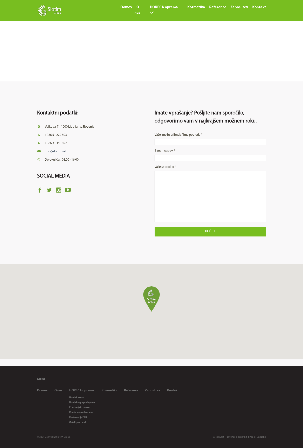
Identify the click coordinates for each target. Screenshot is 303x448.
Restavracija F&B (78, 417)
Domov (42, 390)
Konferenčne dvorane (81, 412)
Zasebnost (218, 437)
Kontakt (173, 390)
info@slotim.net (55, 151)
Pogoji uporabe (257, 437)
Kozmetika (109, 390)
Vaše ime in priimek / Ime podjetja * (179, 134)
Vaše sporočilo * (165, 167)
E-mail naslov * (165, 151)
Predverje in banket (79, 407)
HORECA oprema (81, 390)
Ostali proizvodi (77, 422)
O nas (58, 390)
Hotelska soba (76, 397)
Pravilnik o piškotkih (237, 437)
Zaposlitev (152, 390)
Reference (131, 390)
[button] (151, 299)
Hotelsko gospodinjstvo (82, 402)
